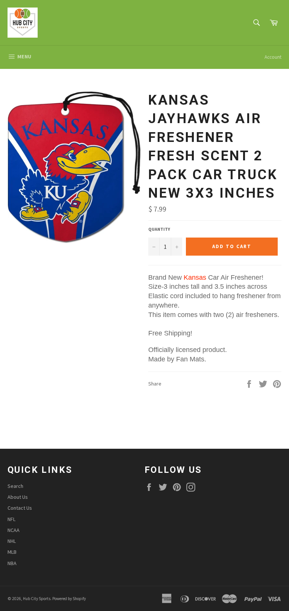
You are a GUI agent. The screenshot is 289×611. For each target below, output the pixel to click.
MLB (12, 552)
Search (15, 486)
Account (273, 57)
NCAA (14, 530)
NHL (12, 541)
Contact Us (20, 507)
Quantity (159, 229)
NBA (12, 563)
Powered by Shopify (69, 598)
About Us (18, 497)
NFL (11, 519)
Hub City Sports (36, 598)
